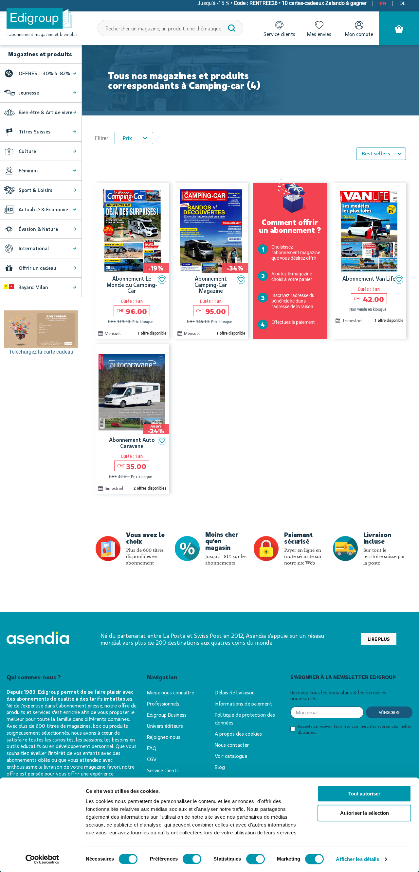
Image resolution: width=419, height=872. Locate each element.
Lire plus (379, 639)
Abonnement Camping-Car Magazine (210, 284)
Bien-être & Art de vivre (45, 112)
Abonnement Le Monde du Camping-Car (132, 284)
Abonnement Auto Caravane (132, 443)
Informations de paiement (243, 703)
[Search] (232, 28)
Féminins (29, 170)
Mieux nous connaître (170, 692)
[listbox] (381, 154)
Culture (27, 151)
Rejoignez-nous (163, 737)
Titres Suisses (34, 131)
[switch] (192, 859)
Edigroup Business (167, 714)
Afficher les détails (357, 859)
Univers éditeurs (165, 726)
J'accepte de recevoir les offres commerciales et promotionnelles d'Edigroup (354, 729)
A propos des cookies (238, 733)
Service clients (163, 770)
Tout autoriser (364, 793)
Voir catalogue (231, 756)
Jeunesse (29, 93)
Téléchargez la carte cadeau (41, 352)
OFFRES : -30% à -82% (44, 73)
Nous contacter (232, 744)
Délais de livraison (235, 692)
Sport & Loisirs (35, 190)
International (34, 248)
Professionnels (163, 703)
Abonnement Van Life (368, 278)
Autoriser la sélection (364, 813)
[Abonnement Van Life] (369, 231)
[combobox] (170, 28)
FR (383, 3)
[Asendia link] (38, 639)
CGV (151, 759)
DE (403, 3)
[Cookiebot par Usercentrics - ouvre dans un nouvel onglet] (42, 859)
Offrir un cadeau (37, 268)
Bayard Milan (32, 287)
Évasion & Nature (38, 229)
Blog (220, 767)
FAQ (151, 748)
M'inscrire (389, 712)
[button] (162, 279)
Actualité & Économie (43, 209)
